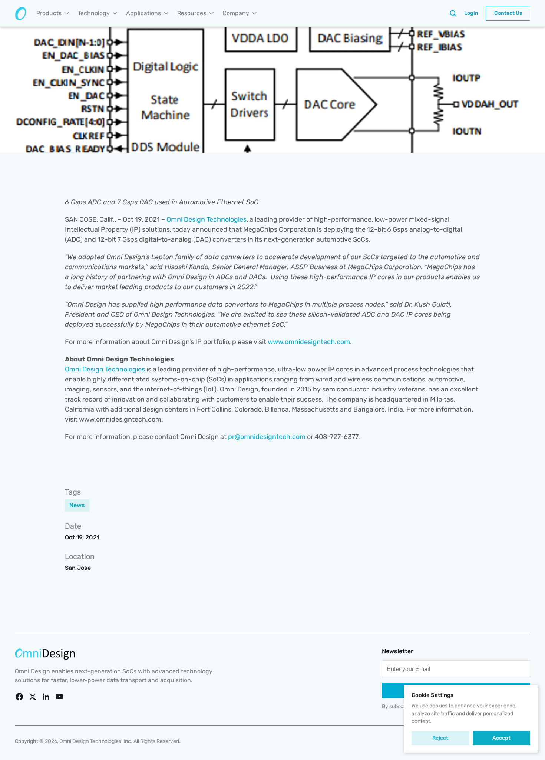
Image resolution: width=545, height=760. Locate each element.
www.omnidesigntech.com (309, 342)
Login (471, 13)
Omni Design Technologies (206, 219)
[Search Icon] (453, 13)
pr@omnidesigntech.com (266, 437)
